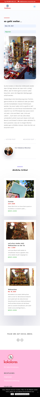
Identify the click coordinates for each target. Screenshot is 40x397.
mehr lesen (12, 211)
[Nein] (38, 392)
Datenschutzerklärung (11, 381)
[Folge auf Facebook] (18, 340)
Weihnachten (12, 290)
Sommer (11, 202)
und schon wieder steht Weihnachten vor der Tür (16, 244)
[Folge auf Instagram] (21, 340)
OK (12, 394)
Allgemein (8, 32)
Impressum (8, 377)
